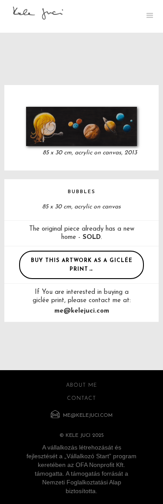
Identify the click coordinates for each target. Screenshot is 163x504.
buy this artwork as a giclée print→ (82, 265)
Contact (81, 398)
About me (81, 385)
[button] (150, 16)
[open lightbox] (81, 126)
